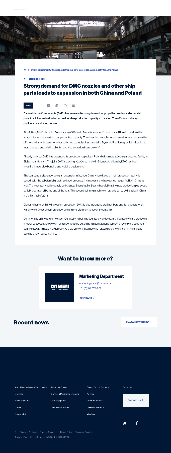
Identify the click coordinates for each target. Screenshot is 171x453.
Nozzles (91, 394)
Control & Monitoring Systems (65, 394)
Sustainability (21, 414)
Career (18, 407)
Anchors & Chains (59, 387)
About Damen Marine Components (31, 387)
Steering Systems (95, 407)
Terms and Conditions (84, 432)
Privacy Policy (66, 432)
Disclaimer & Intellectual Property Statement (38, 432)
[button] (6, 8)
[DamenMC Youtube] (124, 423)
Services (19, 394)
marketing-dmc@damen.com (95, 283)
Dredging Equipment (60, 407)
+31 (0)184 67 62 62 (90, 288)
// (16, 432)
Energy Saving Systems (98, 387)
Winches (91, 414)
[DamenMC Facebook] (137, 423)
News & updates (22, 401)
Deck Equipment (58, 401)
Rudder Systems (95, 401)
